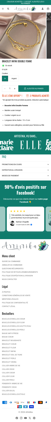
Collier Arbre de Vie (11, 366)
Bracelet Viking (9, 362)
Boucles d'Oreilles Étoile (13, 394)
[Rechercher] (8, 8)
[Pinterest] (34, 418)
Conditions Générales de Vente (16, 295)
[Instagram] (21, 418)
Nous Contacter (9, 279)
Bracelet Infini (9, 351)
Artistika (29, 412)
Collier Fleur (8, 376)
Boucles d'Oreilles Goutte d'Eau (16, 326)
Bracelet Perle (9, 358)
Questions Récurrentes (12, 269)
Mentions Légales (10, 299)
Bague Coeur (7, 337)
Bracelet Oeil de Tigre (12, 355)
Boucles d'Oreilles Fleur (13, 322)
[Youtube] (25, 418)
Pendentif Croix (9, 387)
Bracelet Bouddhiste (11, 340)
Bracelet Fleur (9, 348)
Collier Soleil (8, 391)
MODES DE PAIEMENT (10, 176)
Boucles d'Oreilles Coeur (13, 319)
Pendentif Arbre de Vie (12, 384)
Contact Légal (8, 306)
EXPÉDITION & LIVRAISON (12, 170)
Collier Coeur (8, 373)
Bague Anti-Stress (10, 333)
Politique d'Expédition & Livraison (17, 276)
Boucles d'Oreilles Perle (13, 330)
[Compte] (42, 8)
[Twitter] (29, 418)
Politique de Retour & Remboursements (20, 272)
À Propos (6, 292)
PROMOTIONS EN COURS (12, 164)
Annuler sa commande (12, 265)
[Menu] (3, 9)
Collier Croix (8, 369)
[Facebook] (16, 418)
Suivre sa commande (11, 261)
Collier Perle (8, 380)
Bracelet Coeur (9, 344)
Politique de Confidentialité (15, 303)
